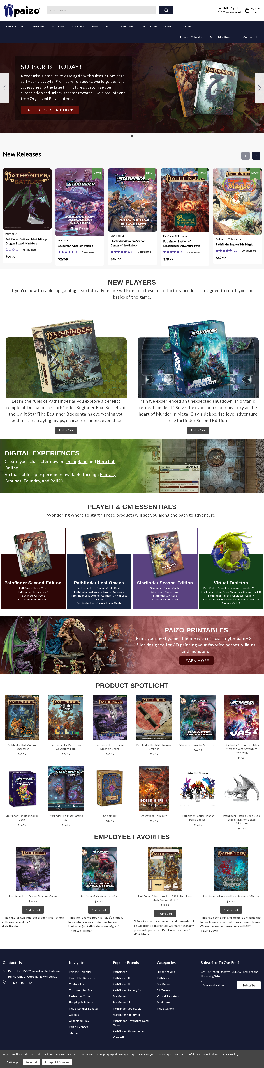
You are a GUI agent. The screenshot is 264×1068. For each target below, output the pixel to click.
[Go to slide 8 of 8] (245, 156)
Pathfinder (38, 26)
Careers (74, 1014)
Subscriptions (15, 26)
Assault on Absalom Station (75, 245)
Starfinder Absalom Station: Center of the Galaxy (128, 243)
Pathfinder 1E (122, 978)
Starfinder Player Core (165, 591)
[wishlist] (37, 198)
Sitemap (74, 1033)
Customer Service (80, 990)
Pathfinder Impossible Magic (234, 244)
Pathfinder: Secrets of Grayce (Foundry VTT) (231, 588)
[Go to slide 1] (4, 88)
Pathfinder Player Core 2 (33, 591)
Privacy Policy (230, 1054)
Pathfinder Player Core (33, 588)
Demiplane (76, 461)
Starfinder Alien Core (165, 599)
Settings (12, 1062)
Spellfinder (110, 815)
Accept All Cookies (57, 1062)
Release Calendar (191, 37)
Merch (169, 26)
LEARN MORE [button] (196, 660)
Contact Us (250, 37)
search (166, 10)
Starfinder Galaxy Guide (165, 588)
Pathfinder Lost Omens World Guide (99, 588)
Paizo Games (149, 26)
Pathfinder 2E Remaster (128, 1031)
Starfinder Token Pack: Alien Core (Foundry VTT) (231, 591)
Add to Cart (66, 430)
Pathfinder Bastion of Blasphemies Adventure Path (181, 243)
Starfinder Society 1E (127, 1014)
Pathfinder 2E (122, 984)
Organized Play (79, 1020)
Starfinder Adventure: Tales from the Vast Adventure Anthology (242, 748)
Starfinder (58, 26)
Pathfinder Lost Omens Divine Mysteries (99, 591)
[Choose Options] (69, 199)
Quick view (23, 198)
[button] (50, 110)
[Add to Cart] (16, 198)
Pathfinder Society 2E (127, 1008)
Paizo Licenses (78, 1026)
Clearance (186, 26)
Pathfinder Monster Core (33, 599)
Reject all (32, 1062)
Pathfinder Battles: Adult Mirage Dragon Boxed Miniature (26, 241)
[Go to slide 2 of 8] (256, 156)
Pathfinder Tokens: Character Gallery (231, 595)
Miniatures (127, 26)
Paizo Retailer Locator (84, 1008)
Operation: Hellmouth (154, 815)
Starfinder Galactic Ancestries (198, 744)
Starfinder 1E (121, 1002)
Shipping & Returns (81, 1002)
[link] (20, 249)
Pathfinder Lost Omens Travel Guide (99, 603)
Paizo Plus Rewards (223, 37)
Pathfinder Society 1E (127, 990)
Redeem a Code (79, 996)
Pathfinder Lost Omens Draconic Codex (33, 896)
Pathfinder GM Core (33, 595)
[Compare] (30, 198)
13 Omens (78, 26)
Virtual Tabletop (102, 26)
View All (118, 1037)
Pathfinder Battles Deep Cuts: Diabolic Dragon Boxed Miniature (242, 819)
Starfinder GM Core (165, 595)
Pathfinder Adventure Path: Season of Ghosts (231, 896)
